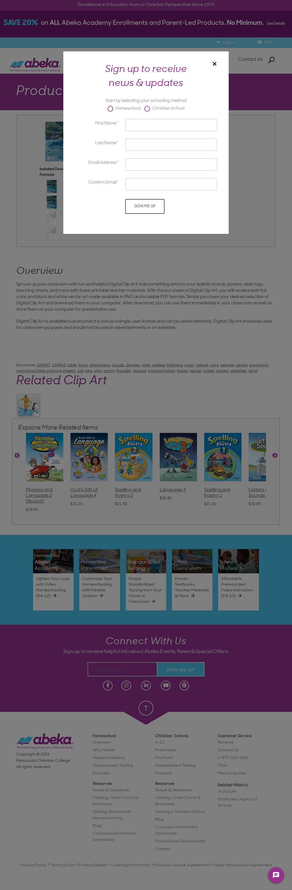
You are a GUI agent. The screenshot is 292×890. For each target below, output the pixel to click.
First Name (106, 123)
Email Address (102, 163)
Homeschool (128, 109)
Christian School (167, 109)
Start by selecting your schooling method (146, 101)
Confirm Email (102, 182)
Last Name (106, 143)
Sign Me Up (145, 206)
